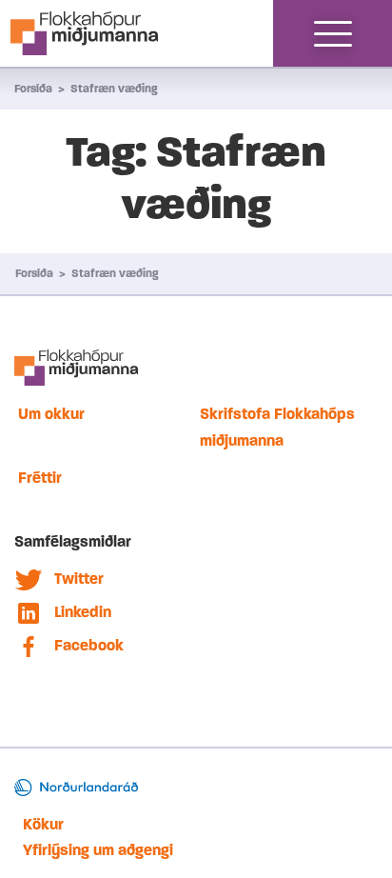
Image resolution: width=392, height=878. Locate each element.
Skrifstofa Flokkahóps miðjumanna (277, 427)
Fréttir (40, 478)
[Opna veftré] (333, 33)
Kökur (43, 824)
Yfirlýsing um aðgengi (98, 850)
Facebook (89, 645)
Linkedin (82, 612)
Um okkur (51, 414)
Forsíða (33, 88)
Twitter (79, 578)
